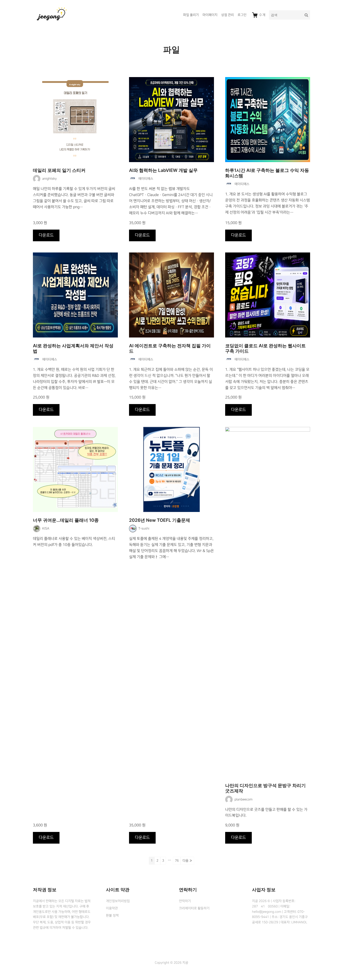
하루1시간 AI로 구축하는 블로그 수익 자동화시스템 (267, 173)
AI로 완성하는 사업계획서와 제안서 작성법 (73, 348)
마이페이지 (210, 15)
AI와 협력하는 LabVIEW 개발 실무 (163, 170)
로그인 (242, 15)
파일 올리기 (191, 15)
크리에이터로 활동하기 (194, 908)
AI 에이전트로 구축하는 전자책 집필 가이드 (170, 348)
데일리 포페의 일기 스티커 (59, 170)
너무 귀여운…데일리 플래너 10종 (66, 520)
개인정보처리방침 (118, 901)
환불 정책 (112, 915)
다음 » (187, 861)
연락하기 (185, 901)
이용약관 (112, 908)
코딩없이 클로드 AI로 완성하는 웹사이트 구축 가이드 (265, 348)
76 (177, 861)
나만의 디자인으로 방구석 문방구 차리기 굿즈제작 (265, 788)
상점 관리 (227, 15)
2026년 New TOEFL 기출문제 (159, 520)
